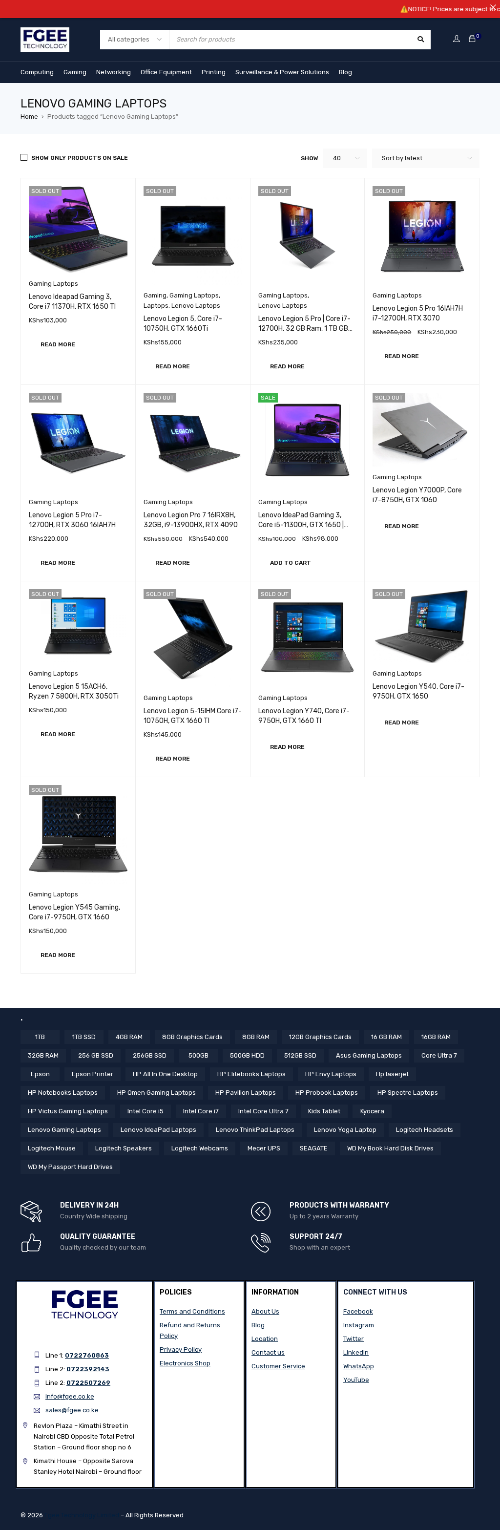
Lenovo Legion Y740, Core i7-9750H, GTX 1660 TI (304, 716)
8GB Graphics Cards (192, 1037)
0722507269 (88, 1382)
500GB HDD (247, 1055)
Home (29, 116)
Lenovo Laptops (195, 305)
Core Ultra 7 (439, 1055)
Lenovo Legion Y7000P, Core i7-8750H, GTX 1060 (417, 495)
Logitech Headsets (424, 1129)
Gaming (74, 72)
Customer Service (278, 1366)
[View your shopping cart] (472, 39)
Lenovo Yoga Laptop (345, 1129)
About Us (265, 1311)
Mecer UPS (264, 1148)
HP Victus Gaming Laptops (68, 1111)
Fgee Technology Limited (81, 1515)
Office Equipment (166, 72)
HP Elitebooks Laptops (251, 1074)
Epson (40, 1074)
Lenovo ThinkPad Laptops (255, 1129)
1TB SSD (84, 1037)
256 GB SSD (95, 1055)
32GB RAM (43, 1055)
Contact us (268, 1352)
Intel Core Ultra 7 (263, 1111)
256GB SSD (150, 1055)
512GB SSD (300, 1055)
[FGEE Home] (45, 32)
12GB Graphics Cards (320, 1037)
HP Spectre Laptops (407, 1092)
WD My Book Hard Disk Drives (390, 1148)
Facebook (358, 1311)
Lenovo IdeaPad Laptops (158, 1129)
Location (264, 1338)
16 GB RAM (386, 1037)
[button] (290, 563)
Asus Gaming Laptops (369, 1055)
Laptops (156, 305)
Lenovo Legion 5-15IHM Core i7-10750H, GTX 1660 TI (193, 716)
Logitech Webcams (199, 1148)
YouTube (356, 1379)
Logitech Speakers (123, 1148)
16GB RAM (436, 1037)
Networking (113, 72)
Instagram (358, 1325)
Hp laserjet (392, 1074)
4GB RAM (129, 1037)
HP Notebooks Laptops (63, 1092)
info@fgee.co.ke (69, 1396)
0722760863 (87, 1355)
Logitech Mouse (52, 1148)
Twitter (353, 1338)
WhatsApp (358, 1366)
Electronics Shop (185, 1363)
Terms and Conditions (192, 1311)
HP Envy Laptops (330, 1074)
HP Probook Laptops (326, 1092)
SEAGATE (314, 1148)
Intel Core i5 (145, 1111)
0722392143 (87, 1369)
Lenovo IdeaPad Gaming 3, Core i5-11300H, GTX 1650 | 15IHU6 (301, 525)
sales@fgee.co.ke (72, 1410)
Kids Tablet (324, 1111)
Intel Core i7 (201, 1111)
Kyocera (372, 1111)
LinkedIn (356, 1352)
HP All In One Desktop (165, 1074)
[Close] (493, 7)
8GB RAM (256, 1037)
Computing (37, 72)
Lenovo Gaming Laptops (64, 1129)
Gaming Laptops (53, 283)
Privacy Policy (181, 1349)
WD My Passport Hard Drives (70, 1166)
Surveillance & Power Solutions (282, 72)
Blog (345, 72)
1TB (40, 1037)
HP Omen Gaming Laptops (156, 1092)
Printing (214, 72)
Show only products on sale (79, 157)
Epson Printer (92, 1074)
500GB (198, 1055)
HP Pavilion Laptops (245, 1092)
